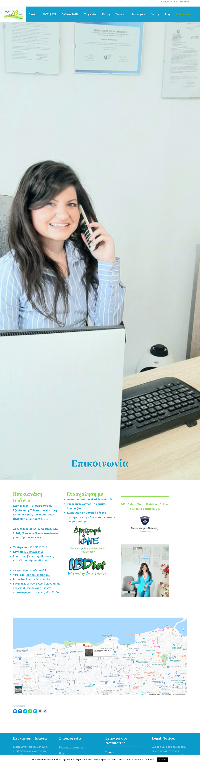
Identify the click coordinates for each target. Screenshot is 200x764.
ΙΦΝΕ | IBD (49, 14)
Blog (167, 14)
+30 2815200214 (37, 547)
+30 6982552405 (180, 1)
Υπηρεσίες (90, 14)
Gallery (155, 14)
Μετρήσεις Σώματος (114, 14)
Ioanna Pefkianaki (38, 574)
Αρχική (33, 14)
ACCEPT (162, 759)
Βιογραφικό (138, 14)
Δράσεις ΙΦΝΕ (70, 14)
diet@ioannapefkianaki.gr (39, 556)
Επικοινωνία (183, 14)
